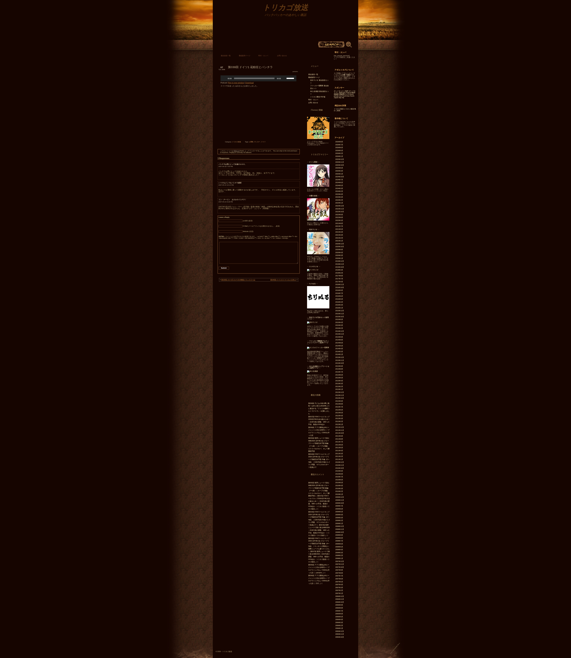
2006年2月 (339, 625)
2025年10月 (339, 165)
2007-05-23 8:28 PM (225, 202)
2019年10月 (339, 267)
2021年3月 (339, 235)
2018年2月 (339, 273)
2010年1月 (339, 494)
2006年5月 (339, 617)
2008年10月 (339, 532)
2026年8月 (339, 142)
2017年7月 (339, 279)
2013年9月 (339, 366)
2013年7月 (339, 372)
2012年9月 (339, 401)
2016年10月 (339, 287)
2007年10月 (339, 567)
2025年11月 (339, 162)
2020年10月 (339, 246)
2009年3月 (339, 518)
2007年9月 (339, 570)
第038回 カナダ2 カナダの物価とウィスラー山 (238, 280)
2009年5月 (339, 512)
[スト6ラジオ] (313, 270)
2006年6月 (339, 614)
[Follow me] (316, 56)
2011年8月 (339, 439)
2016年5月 (339, 299)
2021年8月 (339, 223)
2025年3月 (339, 171)
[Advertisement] (258, 117)
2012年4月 (339, 416)
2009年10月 (339, 503)
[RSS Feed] (308, 45)
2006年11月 (339, 599)
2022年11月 (339, 209)
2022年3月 (339, 220)
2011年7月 (339, 442)
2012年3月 (339, 418)
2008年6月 (339, 544)
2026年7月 (339, 145)
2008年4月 (339, 549)
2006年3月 (339, 622)
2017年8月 (339, 276)
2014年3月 (339, 351)
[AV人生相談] (312, 371)
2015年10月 (339, 316)
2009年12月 (339, 497)
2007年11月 (339, 564)
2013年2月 (339, 386)
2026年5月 (339, 150)
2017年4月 (339, 282)
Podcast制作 (350, 93)
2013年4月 (339, 381)
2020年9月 (339, 249)
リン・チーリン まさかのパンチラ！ (232, 199)
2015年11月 (339, 314)
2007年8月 (339, 573)
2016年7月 (339, 293)
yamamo (295, 71)
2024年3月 (339, 188)
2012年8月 (339, 404)
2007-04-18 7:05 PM (225, 166)
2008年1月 (339, 558)
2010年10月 (339, 468)
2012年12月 (339, 392)
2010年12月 (339, 462)
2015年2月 (339, 328)
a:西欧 (251, 142)
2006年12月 (339, 596)
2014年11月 (339, 334)
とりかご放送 (349, 109)
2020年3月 (339, 255)
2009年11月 (339, 500)
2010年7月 (339, 477)
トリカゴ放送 (236, 142)
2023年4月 (339, 194)
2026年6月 (339, 147)
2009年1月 (339, 523)
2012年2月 (339, 421)
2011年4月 (339, 450)
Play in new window (236, 83)
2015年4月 (339, 322)
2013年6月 (339, 375)
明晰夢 (336, 94)
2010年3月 (339, 488)
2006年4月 (339, 619)
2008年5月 (339, 547)
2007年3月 (339, 587)
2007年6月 (339, 579)
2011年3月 (339, 453)
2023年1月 (339, 203)
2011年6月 (339, 445)
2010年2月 (339, 491)
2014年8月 (339, 340)
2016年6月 (339, 296)
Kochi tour (346, 96)
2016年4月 (339, 302)
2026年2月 (339, 153)
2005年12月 (339, 631)
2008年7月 (339, 541)
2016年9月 (339, 290)
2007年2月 (339, 590)
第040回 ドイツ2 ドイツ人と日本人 (283, 280)
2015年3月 (339, 325)
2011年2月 (339, 456)
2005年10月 (339, 637)
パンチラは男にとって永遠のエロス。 (232, 164)
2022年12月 (339, 206)
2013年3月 (339, 383)
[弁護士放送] (318, 220)
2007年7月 (339, 576)
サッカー (257, 142)
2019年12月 (339, 261)
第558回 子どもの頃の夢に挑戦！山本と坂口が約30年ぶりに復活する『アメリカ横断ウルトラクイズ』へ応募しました (319, 408)
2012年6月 (339, 410)
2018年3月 (339, 270)
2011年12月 (339, 427)
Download (249, 83)
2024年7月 (339, 180)
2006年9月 (339, 605)
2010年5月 (339, 482)
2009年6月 (339, 509)
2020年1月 (339, 258)
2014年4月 (339, 348)
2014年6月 (339, 343)
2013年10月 (339, 363)
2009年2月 (339, 520)
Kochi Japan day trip (344, 96)
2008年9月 (339, 535)
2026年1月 (339, 156)
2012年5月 (339, 413)
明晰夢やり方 (344, 94)
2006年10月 (339, 602)
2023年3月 (339, 197)
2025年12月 (339, 159)
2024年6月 (339, 182)
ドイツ (263, 142)
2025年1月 (339, 174)
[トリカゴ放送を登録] (318, 138)
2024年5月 (339, 185)
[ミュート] (284, 78)
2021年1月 (339, 241)
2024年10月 (339, 177)
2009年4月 (339, 515)
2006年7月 (339, 611)
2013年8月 (339, 369)
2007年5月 (339, 582)
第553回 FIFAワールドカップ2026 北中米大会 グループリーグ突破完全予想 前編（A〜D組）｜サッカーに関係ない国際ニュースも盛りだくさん (319, 543)
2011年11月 (339, 430)
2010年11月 (339, 465)
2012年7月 (339, 407)
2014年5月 (339, 346)
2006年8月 (339, 608)
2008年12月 (339, 526)
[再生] (224, 78)
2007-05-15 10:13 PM (226, 185)
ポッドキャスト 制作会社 (345, 92)
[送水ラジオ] (318, 254)
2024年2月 (339, 191)
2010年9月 (339, 471)
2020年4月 (339, 252)
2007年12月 (339, 561)
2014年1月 (339, 354)
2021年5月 (339, 229)
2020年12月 (339, 244)
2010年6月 (339, 480)
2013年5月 (339, 378)
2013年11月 (339, 360)
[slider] (291, 78)
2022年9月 (339, 214)
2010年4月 (339, 485)
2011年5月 (339, 447)
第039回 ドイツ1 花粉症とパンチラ (250, 67)
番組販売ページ (244, 56)
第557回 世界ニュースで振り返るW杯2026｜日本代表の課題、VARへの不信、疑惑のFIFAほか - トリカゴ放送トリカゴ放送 (319, 530)
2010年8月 (339, 474)
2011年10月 (339, 433)
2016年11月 (339, 284)
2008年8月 (339, 538)
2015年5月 (339, 319)
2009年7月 (339, 506)
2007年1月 (339, 593)
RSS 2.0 (237, 151)
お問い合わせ (282, 56)
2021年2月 (339, 238)
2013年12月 (339, 357)
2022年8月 (339, 217)
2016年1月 (339, 308)
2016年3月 (339, 305)
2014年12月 (339, 331)
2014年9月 (339, 337)
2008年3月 (339, 552)
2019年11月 (339, 264)
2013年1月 (339, 389)
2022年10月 (339, 211)
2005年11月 (339, 634)
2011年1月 (339, 459)
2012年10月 (339, 398)
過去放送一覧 (226, 56)
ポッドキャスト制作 (341, 91)
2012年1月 (339, 424)
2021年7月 (339, 226)
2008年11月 (339, 529)
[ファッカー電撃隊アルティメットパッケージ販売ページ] (318, 347)
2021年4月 (339, 232)
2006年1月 (339, 628)
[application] (258, 78)
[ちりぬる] (318, 308)
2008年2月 (339, 555)
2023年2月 (339, 200)
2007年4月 (339, 584)
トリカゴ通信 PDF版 (317, 97)
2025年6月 (339, 168)
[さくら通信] (318, 186)
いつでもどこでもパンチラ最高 (229, 183)
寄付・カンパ (263, 56)
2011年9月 (339, 436)
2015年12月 (339, 311)
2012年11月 (339, 395)
